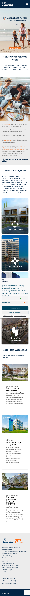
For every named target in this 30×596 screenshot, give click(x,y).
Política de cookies (8, 316)
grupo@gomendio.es (8, 557)
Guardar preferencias (15, 312)
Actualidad (7, 366)
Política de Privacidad (20, 316)
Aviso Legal (5, 576)
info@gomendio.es (7, 571)
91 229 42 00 (7, 555)
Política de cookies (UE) (9, 581)
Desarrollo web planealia (9, 583)
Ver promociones (15, 48)
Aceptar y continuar (15, 308)
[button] (27, 4)
